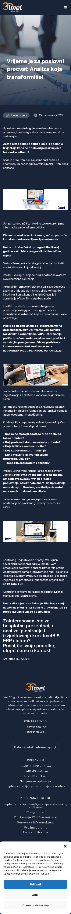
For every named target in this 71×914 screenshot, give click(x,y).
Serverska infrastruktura (35, 822)
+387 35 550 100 (35, 727)
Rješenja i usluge (35, 798)
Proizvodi (35, 760)
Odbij (35, 894)
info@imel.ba (35, 731)
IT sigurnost (35, 812)
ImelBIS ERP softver (35, 766)
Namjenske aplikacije (35, 781)
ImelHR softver (35, 776)
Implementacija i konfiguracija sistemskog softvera (35, 806)
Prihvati (35, 884)
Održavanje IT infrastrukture (35, 817)
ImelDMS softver (35, 771)
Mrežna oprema (35, 827)
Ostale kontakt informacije (32, 747)
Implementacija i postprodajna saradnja (35, 786)
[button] (65, 846)
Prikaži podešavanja (35, 905)
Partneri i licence (35, 832)
